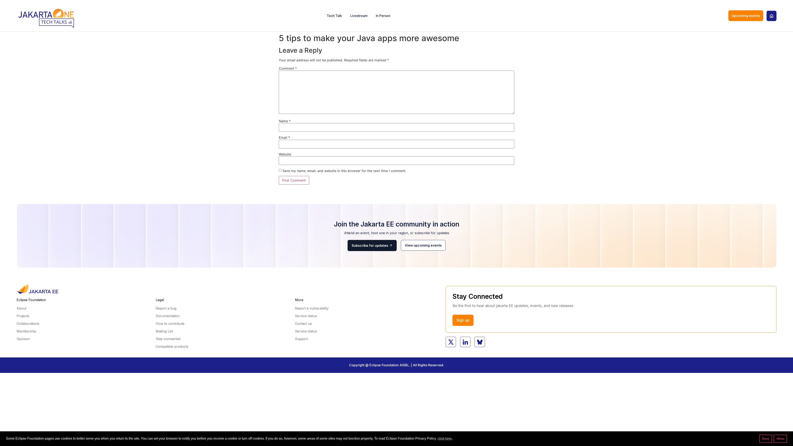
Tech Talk (334, 16)
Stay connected (168, 339)
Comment (288, 68)
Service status (306, 316)
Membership (26, 331)
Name (285, 121)
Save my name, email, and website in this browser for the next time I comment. (344, 170)
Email (284, 137)
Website (285, 154)
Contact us (303, 323)
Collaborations (28, 323)
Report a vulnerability (312, 308)
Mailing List (164, 331)
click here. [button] (445, 438)
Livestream (359, 16)
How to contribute (170, 323)
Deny (765, 438)
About (21, 308)
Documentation (168, 316)
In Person (383, 16)
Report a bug (166, 308)
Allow (780, 438)
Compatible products (172, 346)
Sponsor (23, 339)
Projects (23, 316)
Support (301, 339)
